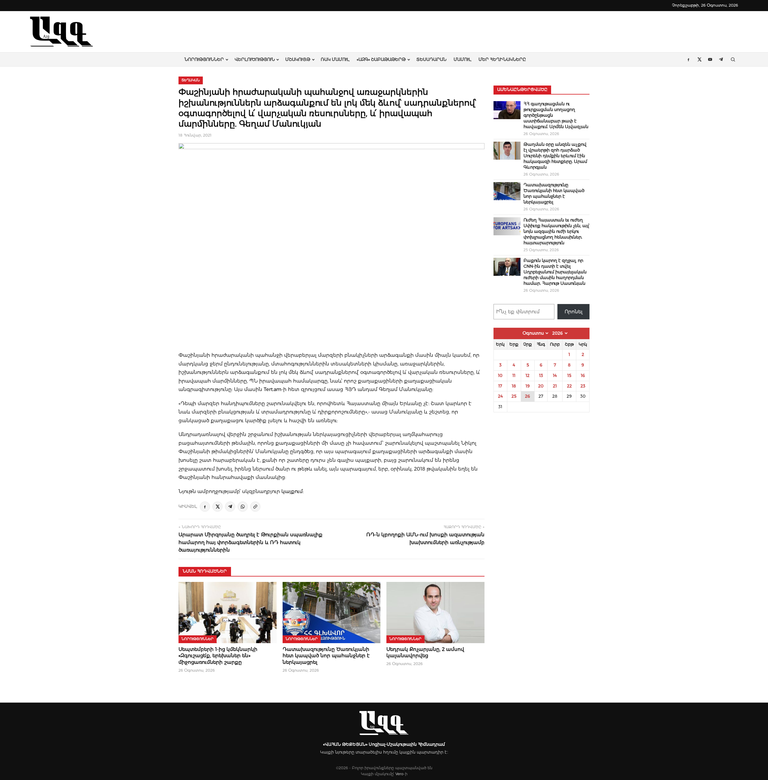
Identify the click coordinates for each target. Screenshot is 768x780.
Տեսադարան (431, 59)
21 (555, 386)
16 (583, 375)
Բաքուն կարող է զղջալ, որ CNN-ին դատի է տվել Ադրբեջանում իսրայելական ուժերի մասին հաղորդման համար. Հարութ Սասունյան (555, 272)
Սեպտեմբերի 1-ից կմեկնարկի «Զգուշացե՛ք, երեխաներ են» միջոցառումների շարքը (217, 655)
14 (555, 375)
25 (514, 396)
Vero (399, 774)
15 (569, 375)
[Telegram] (230, 506)
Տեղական (191, 80)
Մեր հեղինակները (502, 59)
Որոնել (574, 312)
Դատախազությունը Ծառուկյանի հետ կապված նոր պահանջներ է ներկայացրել (326, 655)
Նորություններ (204, 59)
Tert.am (272, 389)
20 (541, 386)
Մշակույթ (297, 59)
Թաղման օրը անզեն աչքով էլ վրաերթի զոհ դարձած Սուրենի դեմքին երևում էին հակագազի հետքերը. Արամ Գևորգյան (555, 156)
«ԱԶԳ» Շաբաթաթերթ (381, 59)
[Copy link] (255, 506)
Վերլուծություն (255, 59)
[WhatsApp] (243, 506)
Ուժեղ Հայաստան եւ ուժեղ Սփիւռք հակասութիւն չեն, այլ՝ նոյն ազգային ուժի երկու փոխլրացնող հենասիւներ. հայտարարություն (557, 231)
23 (582, 386)
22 (569, 386)
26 (527, 396)
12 (528, 375)
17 (500, 386)
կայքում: (292, 491)
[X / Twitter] (217, 506)
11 (513, 375)
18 (514, 386)
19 (528, 386)
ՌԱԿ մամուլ (335, 59)
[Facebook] (205, 506)
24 (500, 396)
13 (541, 375)
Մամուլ (462, 59)
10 (500, 375)
